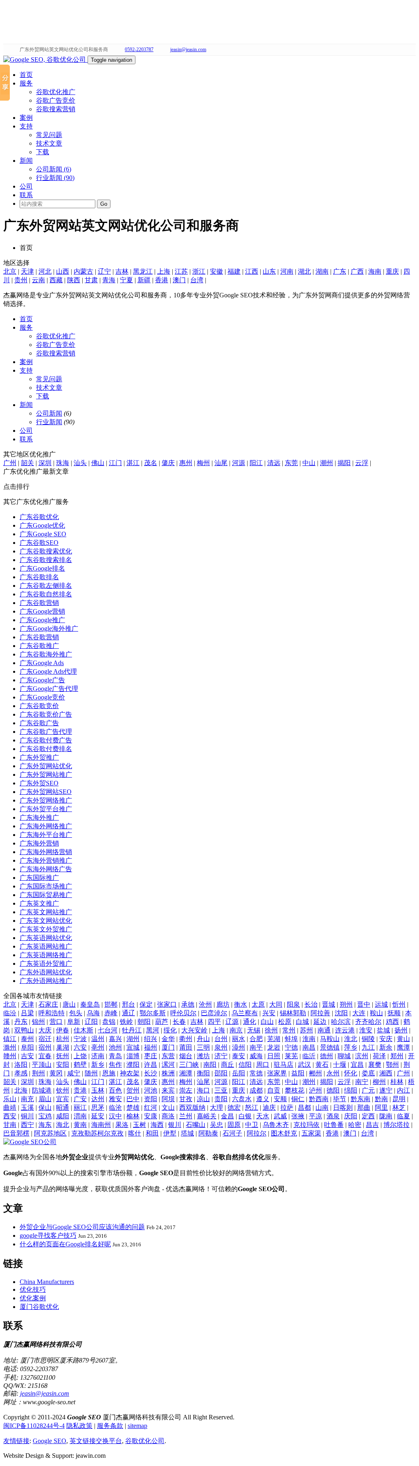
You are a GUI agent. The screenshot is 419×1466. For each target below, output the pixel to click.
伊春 (62, 1030)
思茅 (97, 1107)
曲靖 (9, 1107)
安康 (150, 1116)
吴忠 (216, 1124)
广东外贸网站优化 (46, 765)
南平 (256, 1047)
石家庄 (48, 1004)
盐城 (383, 1030)
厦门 (168, 1047)
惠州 (185, 462)
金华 (168, 1038)
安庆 (385, 1038)
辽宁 (104, 271)
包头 (75, 1013)
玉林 (97, 1090)
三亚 (221, 1090)
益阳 (297, 1073)
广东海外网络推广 (46, 826)
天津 (27, 271)
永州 (333, 1073)
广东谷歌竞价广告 (46, 714)
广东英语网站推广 (46, 946)
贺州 (133, 1090)
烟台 (185, 1055)
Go (103, 204)
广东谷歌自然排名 (46, 594)
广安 (80, 1098)
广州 (9, 462)
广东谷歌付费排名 (46, 748)
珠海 (62, 462)
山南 (322, 1107)
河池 (150, 1090)
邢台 (128, 1004)
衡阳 (203, 1073)
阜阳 (27, 1047)
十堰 (339, 1064)
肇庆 (168, 462)
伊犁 (169, 1133)
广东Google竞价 (42, 697)
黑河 (152, 1030)
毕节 (339, 1098)
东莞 (291, 462)
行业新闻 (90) (55, 177)
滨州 (361, 1055)
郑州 (396, 1055)
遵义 (262, 1098)
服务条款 (110, 1425)
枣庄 (150, 1055)
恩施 (108, 1073)
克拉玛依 (306, 1124)
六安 (80, 1047)
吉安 (27, 1055)
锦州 (38, 1021)
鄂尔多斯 (153, 1013)
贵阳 (221, 1098)
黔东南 (360, 1098)
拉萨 (286, 1107)
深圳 (45, 462)
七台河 (107, 1030)
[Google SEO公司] (29, 1141)
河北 (45, 271)
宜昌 (357, 1064)
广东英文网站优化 (46, 920)
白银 (245, 1116)
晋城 (328, 1004)
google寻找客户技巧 (48, 1235)
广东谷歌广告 (39, 723)
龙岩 (273, 1047)
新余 (385, 1047)
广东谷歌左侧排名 (46, 585)
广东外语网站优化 (46, 972)
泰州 (27, 1038)
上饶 (80, 1055)
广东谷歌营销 (39, 602)
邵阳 (221, 1073)
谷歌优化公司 (144, 1440)
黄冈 (56, 1073)
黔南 (381, 1098)
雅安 (115, 1098)
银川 (174, 1124)
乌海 (93, 1013)
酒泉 (333, 1116)
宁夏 (126, 280)
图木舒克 (284, 1133)
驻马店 (283, 1064)
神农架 (130, 1073)
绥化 (170, 1030)
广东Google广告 (42, 680)
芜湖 (273, 1038)
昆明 (398, 1098)
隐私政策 (79, 1425)
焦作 (115, 1064)
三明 (203, 1047)
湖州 (133, 1038)
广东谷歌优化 (39, 516)
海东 (45, 1124)
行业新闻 (49, 421)
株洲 (168, 1073)
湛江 (133, 462)
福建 (234, 271)
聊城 (344, 1055)
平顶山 (42, 1064)
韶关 (27, 462)
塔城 (187, 1133)
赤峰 (110, 1013)
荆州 (38, 1073)
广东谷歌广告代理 (46, 731)
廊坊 (223, 1004)
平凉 (315, 1116)
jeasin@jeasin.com (188, 49)
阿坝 (168, 1098)
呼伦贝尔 (183, 1013)
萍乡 (350, 1047)
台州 (221, 1038)
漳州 (238, 1047)
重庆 (392, 271)
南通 (324, 1030)
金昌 (227, 1116)
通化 (249, 1021)
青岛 (115, 1055)
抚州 (62, 1055)
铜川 (27, 1116)
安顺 (280, 1098)
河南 (286, 271)
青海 (108, 280)
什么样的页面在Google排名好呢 (65, 1244)
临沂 (308, 1055)
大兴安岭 (194, 1030)
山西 (62, 271)
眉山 (45, 1098)
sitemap (137, 1425)
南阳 (209, 1064)
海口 (203, 1090)
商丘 (227, 1064)
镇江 (9, 1038)
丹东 (20, 1021)
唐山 (69, 1004)
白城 (302, 1021)
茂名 (150, 462)
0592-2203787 (139, 49)
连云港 (345, 1030)
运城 (381, 1004)
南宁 (361, 1081)
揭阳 (344, 462)
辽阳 (91, 1021)
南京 (236, 1030)
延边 (320, 1021)
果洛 (121, 1124)
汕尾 (221, 462)
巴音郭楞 (16, 1133)
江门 (115, 462)
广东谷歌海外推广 (46, 654)
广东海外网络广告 (46, 869)
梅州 (203, 462)
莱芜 (291, 1055)
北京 (9, 271)
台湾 (196, 280)
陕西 (73, 280)
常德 (256, 1073)
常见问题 (49, 134)
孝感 (20, 1073)
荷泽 (379, 1055)
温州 (97, 1038)
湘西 (385, 1073)
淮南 (308, 1038)
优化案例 (33, 1298)
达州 (97, 1098)
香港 (161, 280)
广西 (357, 271)
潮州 (326, 462)
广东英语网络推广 (46, 954)
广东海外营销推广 (46, 860)
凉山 (203, 1098)
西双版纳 (192, 1107)
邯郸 (110, 1004)
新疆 (144, 280)
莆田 (185, 1047)
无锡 (253, 1030)
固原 (234, 1124)
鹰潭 (403, 1047)
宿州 (45, 1047)
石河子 (232, 1133)
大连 (358, 1013)
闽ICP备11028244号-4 (34, 1425)
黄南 (80, 1124)
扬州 (401, 1030)
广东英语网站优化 (46, 937)
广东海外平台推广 (46, 834)
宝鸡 (45, 1116)
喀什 (134, 1133)
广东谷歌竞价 (39, 705)
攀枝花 (294, 1090)
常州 (288, 1030)
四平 (214, 1021)
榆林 (133, 1116)
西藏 (56, 280)
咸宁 (73, 1073)
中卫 (251, 1124)
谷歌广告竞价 (55, 100)
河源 (238, 462)
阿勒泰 (208, 1133)
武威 (280, 1116)
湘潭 (185, 1073)
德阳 (333, 1090)
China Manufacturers (47, 1281)
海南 (374, 271)
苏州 (306, 1030)
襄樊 (374, 1064)
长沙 (150, 1073)
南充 (27, 1098)
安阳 (62, 1064)
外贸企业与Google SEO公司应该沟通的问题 (82, 1226)
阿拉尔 (256, 1133)
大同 (275, 1004)
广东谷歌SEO (39, 542)
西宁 (27, 1124)
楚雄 (133, 1107)
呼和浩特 (51, 1013)
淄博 (133, 1055)
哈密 (354, 1124)
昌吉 (372, 1124)
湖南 (322, 271)
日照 (273, 1055)
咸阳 (62, 1116)
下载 (42, 151)
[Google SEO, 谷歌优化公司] (45, 59)
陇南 (385, 1116)
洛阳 (20, 1064)
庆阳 (350, 1116)
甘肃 (91, 280)
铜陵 (368, 1038)
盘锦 (108, 1021)
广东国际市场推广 (46, 886)
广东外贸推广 (39, 757)
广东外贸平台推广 (46, 808)
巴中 (133, 1098)
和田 (152, 1133)
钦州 (62, 1090)
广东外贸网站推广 (46, 774)
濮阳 (133, 1064)
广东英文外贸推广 (46, 929)
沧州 (205, 1004)
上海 (163, 271)
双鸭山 (24, 1030)
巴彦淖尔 (214, 1013)
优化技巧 (33, 1289)
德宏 (234, 1107)
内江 (403, 1090)
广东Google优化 (42, 525)
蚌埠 (291, 1038)
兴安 (268, 1013)
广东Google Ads (42, 662)
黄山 (403, 1038)
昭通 (62, 1107)
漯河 (168, 1064)
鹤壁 (80, 1064)
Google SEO (49, 1440)
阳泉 (293, 1004)
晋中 (363, 1004)
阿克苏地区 (50, 1133)
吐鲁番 (334, 1124)
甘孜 (185, 1098)
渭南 (80, 1116)
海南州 (101, 1124)
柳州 (379, 1081)
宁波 (80, 1038)
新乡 (97, 1064)
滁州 (9, 1047)
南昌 (308, 1047)
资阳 (150, 1098)
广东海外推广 (39, 817)
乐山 (9, 1098)
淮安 (365, 1030)
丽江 (80, 1107)
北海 (20, 1090)
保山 (45, 1107)
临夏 (403, 1116)
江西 (251, 271)
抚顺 (394, 1013)
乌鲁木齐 (276, 1124)
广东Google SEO (43, 534)
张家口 (167, 1004)
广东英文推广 (39, 903)
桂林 (396, 1081)
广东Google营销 (42, 611)
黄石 (322, 1064)
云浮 (361, 462)
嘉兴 (115, 1038)
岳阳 (238, 1073)
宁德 (291, 1047)
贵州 (20, 280)
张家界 (277, 1073)
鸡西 (392, 1021)
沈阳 (341, 1013)
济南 (97, 1055)
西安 (9, 1116)
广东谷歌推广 (39, 645)
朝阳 (144, 1021)
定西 (368, 1116)
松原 (284, 1021)
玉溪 (27, 1107)
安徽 (216, 271)
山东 (269, 271)
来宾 (168, 1090)
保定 (146, 1004)
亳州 (97, 1047)
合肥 (256, 1038)
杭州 (62, 1038)
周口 (262, 1064)
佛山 (97, 462)
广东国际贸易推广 (46, 894)
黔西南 (319, 1098)
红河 (150, 1107)
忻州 (398, 1004)
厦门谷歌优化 (39, 1306)
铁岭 (126, 1021)
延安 (97, 1116)
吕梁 (27, 1013)
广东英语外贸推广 (46, 963)
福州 (150, 1047)
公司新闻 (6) (53, 169)
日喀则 (343, 1107)
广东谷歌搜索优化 (46, 551)
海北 (62, 1124)
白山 (267, 1021)
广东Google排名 (42, 568)
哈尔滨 (341, 1021)
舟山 (203, 1038)
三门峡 (189, 1064)
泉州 (221, 1047)
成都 (256, 1090)
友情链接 (16, 1440)
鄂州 (392, 1064)
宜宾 (62, 1098)
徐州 (271, 1030)
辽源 (232, 1021)
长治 (311, 1004)
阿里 (381, 1107)
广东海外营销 (39, 843)
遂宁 (385, 1090)
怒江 (251, 1107)
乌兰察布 (245, 1013)
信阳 (245, 1064)
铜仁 (297, 1098)
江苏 (181, 271)
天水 (262, 1116)
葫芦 (161, 1021)
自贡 (273, 1090)
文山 (168, 1107)
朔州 (346, 1004)
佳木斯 (83, 1030)
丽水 (238, 1038)
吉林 (121, 271)
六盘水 (242, 1098)
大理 (216, 1107)
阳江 (256, 462)
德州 (326, 1055)
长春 (179, 1021)
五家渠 (311, 1133)
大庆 (45, 1030)
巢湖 (62, 1047)
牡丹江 (132, 1030)
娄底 (368, 1073)
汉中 (115, 1116)
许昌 (150, 1064)
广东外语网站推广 (46, 980)
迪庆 (269, 1107)
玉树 (139, 1124)
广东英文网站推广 (46, 911)
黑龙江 (143, 271)
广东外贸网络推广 (46, 800)
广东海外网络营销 (46, 851)
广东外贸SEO (39, 783)
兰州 (185, 1116)
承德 (187, 1004)
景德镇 (330, 1047)
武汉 (304, 1064)
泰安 (238, 1055)
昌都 (304, 1107)
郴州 (315, 1073)
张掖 (297, 1116)
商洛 (168, 1116)
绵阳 (350, 1090)
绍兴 (150, 1038)
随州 (91, 1073)
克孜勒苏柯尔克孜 (97, 1133)
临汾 (9, 1013)
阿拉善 (320, 1013)
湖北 (304, 271)
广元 (368, 1090)
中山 (308, 462)
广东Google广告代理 (49, 688)
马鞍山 (330, 1038)
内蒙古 (83, 271)
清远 (273, 462)
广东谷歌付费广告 (46, 740)
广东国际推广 (39, 877)
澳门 (179, 280)
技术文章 (49, 143)
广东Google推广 (42, 619)
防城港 (42, 1090)
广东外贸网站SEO (46, 791)
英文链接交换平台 (96, 1440)
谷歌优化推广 (55, 91)
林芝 (398, 1107)
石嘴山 (195, 1124)
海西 (157, 1124)
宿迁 (45, 1038)
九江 (368, 1047)
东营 (168, 1055)
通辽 (128, 1013)
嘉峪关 (206, 1116)
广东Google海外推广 (49, 628)
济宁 (221, 1055)
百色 (115, 1090)
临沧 (115, 1107)
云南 (38, 280)
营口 (56, 1021)
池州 (115, 1047)
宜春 (45, 1055)
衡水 (240, 1004)
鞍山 (376, 1013)
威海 (256, 1055)
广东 (339, 271)
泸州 (315, 1090)
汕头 (80, 462)
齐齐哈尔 (368, 1021)
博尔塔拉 (396, 1124)
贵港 (80, 1090)
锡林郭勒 (293, 1013)
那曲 (363, 1107)
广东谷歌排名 (39, 576)
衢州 (185, 1038)
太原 (258, 1004)
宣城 (133, 1047)
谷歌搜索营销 (55, 109)
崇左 (185, 1090)
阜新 (73, 1021)
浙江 (198, 271)
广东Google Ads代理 (48, 671)
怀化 (350, 1073)
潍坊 (203, 1055)
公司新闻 (49, 413)
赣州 (9, 1055)
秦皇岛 (90, 1004)
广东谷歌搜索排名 (46, 559)
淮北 (350, 1038)
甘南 (9, 1124)
